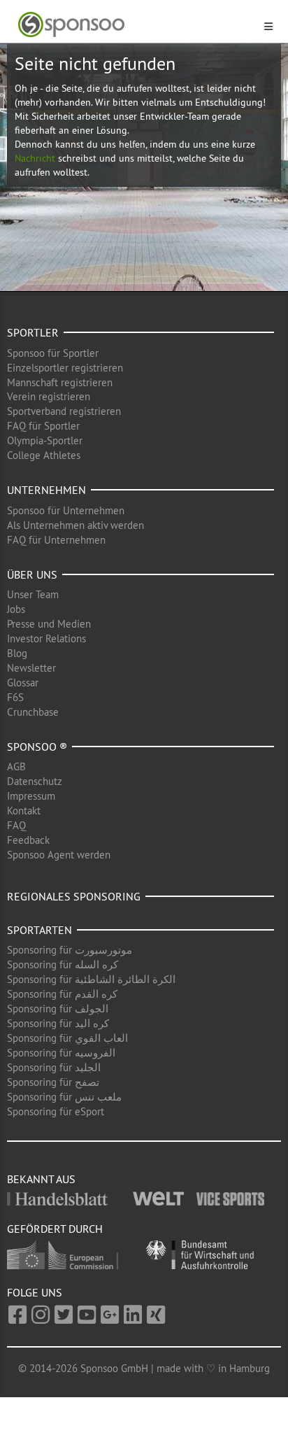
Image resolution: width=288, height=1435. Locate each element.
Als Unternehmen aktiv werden (75, 525)
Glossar (22, 682)
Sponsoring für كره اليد (58, 1023)
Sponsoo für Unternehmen (65, 510)
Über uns (32, 574)
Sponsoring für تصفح (53, 1082)
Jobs (16, 609)
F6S (15, 697)
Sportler (33, 332)
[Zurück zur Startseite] (135, 25)
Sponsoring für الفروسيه (61, 1052)
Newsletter (31, 667)
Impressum (31, 796)
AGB (16, 766)
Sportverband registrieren (64, 411)
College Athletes (43, 455)
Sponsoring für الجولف (57, 1008)
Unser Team (33, 594)
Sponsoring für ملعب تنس (64, 1096)
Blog (17, 653)
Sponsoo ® (37, 747)
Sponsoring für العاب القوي (67, 1038)
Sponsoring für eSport (55, 1111)
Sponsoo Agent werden (58, 854)
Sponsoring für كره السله (62, 964)
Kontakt (24, 810)
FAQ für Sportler (43, 425)
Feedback (28, 840)
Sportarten (39, 930)
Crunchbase (33, 712)
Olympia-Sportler (44, 440)
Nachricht (35, 158)
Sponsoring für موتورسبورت (69, 949)
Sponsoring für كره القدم (62, 994)
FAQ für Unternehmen (56, 539)
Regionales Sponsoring (74, 896)
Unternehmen (46, 490)
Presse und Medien (49, 623)
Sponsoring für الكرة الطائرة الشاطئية (91, 979)
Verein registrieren (48, 396)
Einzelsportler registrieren (65, 367)
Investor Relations (46, 638)
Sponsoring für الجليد (54, 1067)
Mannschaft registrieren (60, 382)
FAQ (16, 825)
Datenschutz (34, 781)
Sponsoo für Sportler (53, 353)
